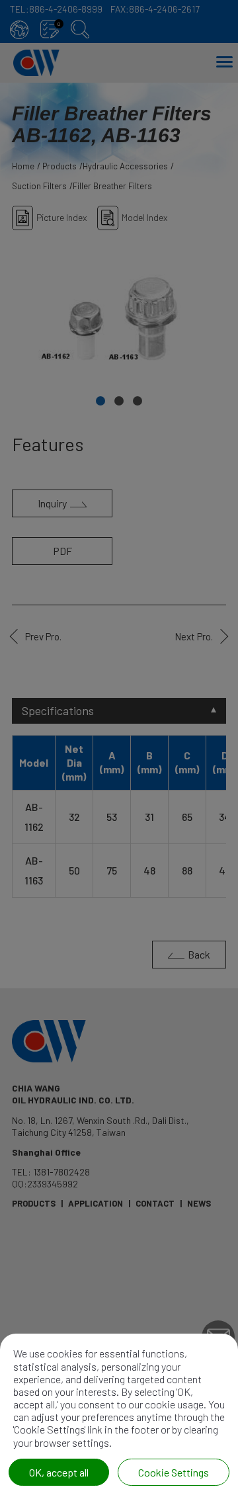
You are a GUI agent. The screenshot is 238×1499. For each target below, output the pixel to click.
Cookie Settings (173, 1472)
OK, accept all (59, 1472)
